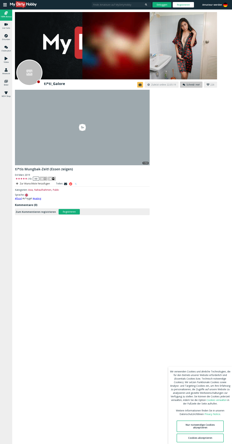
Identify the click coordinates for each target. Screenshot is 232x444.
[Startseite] (23, 5)
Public (56, 189)
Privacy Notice (212, 414)
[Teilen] (65, 184)
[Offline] (29, 72)
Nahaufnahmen (42, 189)
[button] (225, 5)
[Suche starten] (146, 4)
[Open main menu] (5, 5)
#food (18, 198)
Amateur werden (212, 4)
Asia (30, 189)
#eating (37, 198)
